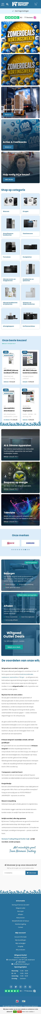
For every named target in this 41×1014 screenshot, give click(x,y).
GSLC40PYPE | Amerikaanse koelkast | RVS (9, 410)
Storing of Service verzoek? (20, 905)
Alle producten (20, 950)
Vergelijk (20, 946)
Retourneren (20, 918)
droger (22, 677)
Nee (19, 1011)
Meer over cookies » (28, 1011)
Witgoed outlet (20, 908)
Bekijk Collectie (10, 457)
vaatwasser (5, 677)
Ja (15, 1011)
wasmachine (14, 677)
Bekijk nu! (8, 114)
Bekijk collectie (8, 343)
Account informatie (20, 937)
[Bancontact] (23, 1001)
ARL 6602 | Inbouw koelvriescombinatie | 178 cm (31, 372)
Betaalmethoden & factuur (20, 921)
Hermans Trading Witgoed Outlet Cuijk (16, 839)
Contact (20, 927)
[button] (12, 549)
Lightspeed (34, 1006)
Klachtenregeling (20, 924)
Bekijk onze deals (14, 647)
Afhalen (20, 914)
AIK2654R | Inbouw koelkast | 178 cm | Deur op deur (11, 372)
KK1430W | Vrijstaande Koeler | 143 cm (28, 410)
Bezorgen (20, 911)
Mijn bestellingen (20, 940)
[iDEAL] (17, 1001)
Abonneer (32, 873)
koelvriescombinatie (26, 674)
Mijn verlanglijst (20, 943)
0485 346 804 (9, 179)
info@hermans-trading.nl (21, 964)
